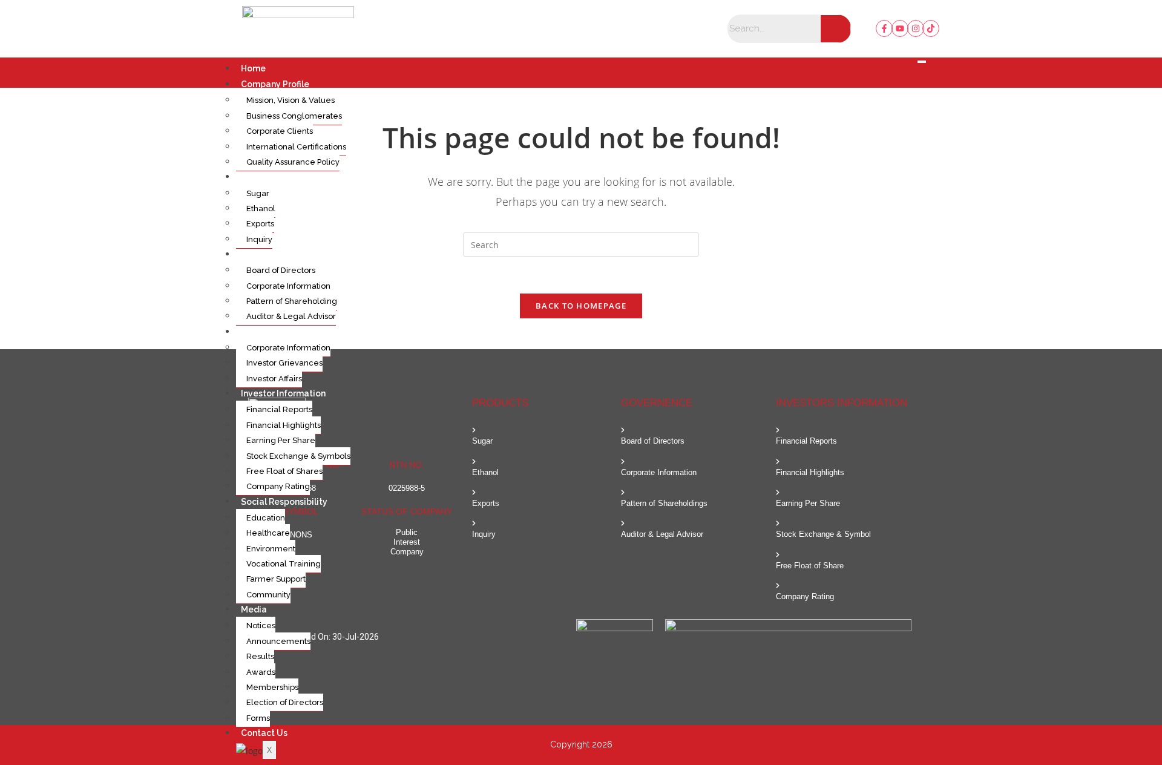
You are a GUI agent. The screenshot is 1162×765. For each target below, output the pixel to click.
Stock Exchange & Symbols (298, 456)
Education (265, 517)
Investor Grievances (284, 362)
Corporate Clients (279, 131)
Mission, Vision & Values (290, 100)
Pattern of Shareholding (291, 301)
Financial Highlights (283, 425)
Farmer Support (276, 578)
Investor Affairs (274, 378)
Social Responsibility (284, 502)
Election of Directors (284, 702)
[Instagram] (915, 28)
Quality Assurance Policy (293, 161)
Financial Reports (279, 409)
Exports (260, 223)
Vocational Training (283, 563)
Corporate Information (288, 286)
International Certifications (296, 146)
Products (259, 177)
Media (254, 609)
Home (253, 68)
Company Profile (275, 84)
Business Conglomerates (294, 115)
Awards (260, 672)
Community (268, 594)
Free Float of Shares (284, 471)
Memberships (272, 687)
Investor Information (283, 393)
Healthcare (268, 532)
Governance (266, 254)
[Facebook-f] (884, 28)
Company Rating (278, 486)
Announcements (278, 641)
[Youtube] (899, 28)
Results (260, 656)
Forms (258, 718)
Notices (260, 625)
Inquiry (259, 239)
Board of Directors (280, 270)
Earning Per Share (280, 440)
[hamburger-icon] (921, 62)
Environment (270, 548)
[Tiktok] (930, 28)
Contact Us (264, 733)
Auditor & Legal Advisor (291, 316)
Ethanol (260, 208)
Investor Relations (278, 332)
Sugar (257, 193)
